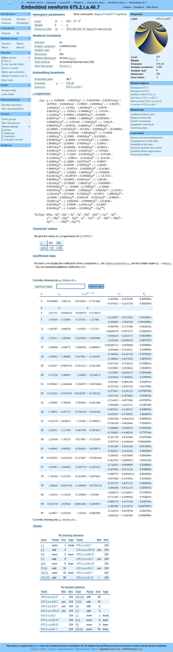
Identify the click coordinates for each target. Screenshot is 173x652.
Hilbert (4, 47)
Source (94, 649)
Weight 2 (78, 2)
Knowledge (22, 23)
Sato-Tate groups (10, 123)
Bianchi (20, 47)
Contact (34, 649)
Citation (127, 7)
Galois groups (8, 119)
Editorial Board (82, 649)
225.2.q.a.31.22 (84, 577)
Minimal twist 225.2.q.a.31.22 (146, 101)
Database (6, 145)
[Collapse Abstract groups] (29, 126)
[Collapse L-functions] (29, 28)
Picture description (140, 154)
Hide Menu (152, 7)
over (7, 61)
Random (21, 19)
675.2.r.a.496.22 (85, 554)
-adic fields (7, 94)
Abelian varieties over (14, 76)
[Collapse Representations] (29, 99)
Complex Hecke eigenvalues (145, 151)
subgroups (9, 133)
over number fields (13, 64)
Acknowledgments (65, 649)
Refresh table (96, 286)
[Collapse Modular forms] (29, 38)
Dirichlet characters (11, 105)
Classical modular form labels (146, 148)
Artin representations (12, 109)
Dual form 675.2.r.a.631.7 (144, 98)
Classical (51, 2)
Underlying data (138, 128)
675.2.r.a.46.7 (83, 545)
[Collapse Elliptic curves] (29, 57)
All (18, 33)
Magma (98, 14)
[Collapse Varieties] (29, 52)
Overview (6, 19)
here (82, 266)
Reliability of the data (141, 144)
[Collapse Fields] (29, 85)
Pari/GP (109, 14)
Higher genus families (12, 72)
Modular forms (35, 2)
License (51, 649)
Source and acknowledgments (146, 137)
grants (36, 646)
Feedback (138, 7)
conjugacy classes (13, 139)
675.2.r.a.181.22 (85, 563)
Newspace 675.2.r (140, 91)
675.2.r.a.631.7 (74, 87)
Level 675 (65, 2)
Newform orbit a (116, 2)
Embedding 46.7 (138, 2)
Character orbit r (96, 2)
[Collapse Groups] (29, 114)
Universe (6, 23)
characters (9, 136)
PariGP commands (140, 121)
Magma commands (140, 117)
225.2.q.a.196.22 (85, 549)
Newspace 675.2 (139, 87)
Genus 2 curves (9, 68)
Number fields (8, 90)
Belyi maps (7, 80)
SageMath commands (142, 124)
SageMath (121, 14)
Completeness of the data (144, 141)
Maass (20, 43)
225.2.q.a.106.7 (84, 568)
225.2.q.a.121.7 (84, 558)
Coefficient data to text (142, 114)
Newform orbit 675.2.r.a (143, 94)
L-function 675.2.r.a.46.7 (143, 104)
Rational (5, 33)
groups (7, 130)
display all (70, 280)
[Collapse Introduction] (29, 14)
